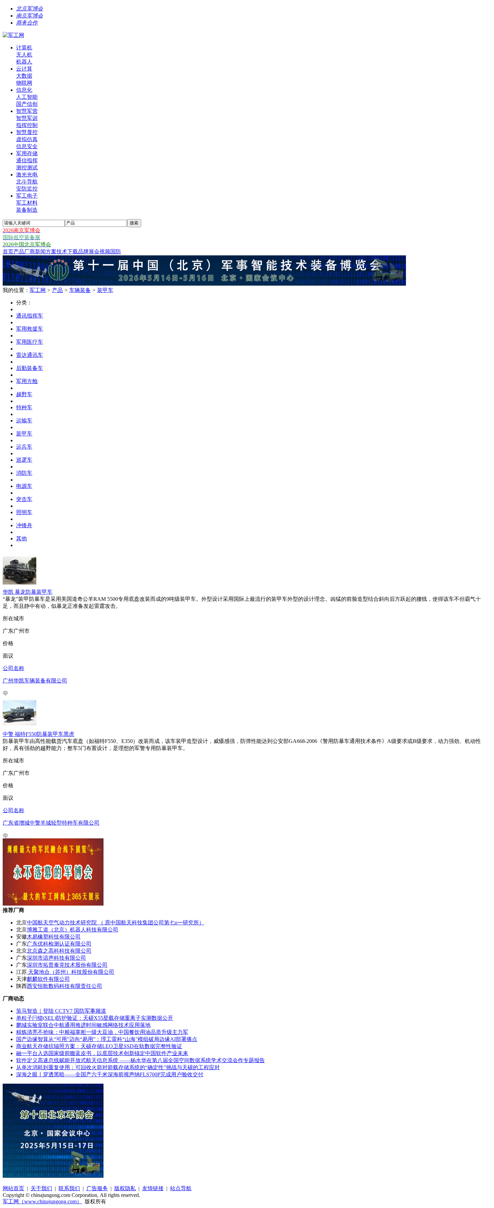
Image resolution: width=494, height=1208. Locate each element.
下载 (72, 251)
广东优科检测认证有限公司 (59, 944)
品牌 (83, 251)
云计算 (24, 69)
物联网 (24, 83)
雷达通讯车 (29, 355)
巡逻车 (24, 460)
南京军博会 (29, 15)
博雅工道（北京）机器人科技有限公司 (72, 929)
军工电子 (27, 196)
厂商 (29, 251)
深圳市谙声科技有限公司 (56, 958)
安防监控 (27, 189)
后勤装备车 (29, 368)
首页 (8, 251)
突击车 (24, 499)
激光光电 (27, 174)
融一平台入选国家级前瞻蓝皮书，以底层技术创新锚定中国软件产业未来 (102, 1053)
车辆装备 (80, 290)
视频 (104, 251)
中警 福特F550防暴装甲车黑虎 (38, 734)
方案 (51, 251)
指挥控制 (27, 125)
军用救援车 (29, 329)
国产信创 (27, 104)
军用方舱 (27, 381)
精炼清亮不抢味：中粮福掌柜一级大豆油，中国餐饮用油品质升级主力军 (102, 1032)
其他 (21, 538)
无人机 (24, 54)
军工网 (38, 290)
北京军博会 (29, 8)
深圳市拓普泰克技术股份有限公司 (67, 965)
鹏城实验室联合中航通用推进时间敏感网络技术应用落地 (83, 1025)
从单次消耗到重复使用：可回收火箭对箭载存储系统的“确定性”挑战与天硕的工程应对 (118, 1067)
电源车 (24, 486)
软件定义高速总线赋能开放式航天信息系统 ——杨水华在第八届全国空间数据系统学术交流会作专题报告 (140, 1060)
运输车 (24, 420)
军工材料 (27, 203)
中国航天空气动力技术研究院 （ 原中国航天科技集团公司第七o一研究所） (115, 922)
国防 (115, 251)
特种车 (24, 407)
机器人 (24, 62)
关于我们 (41, 1188)
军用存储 (27, 153)
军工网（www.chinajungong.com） (42, 1201)
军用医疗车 (29, 342)
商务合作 (27, 23)
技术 (61, 251)
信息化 (24, 90)
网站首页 (13, 1188)
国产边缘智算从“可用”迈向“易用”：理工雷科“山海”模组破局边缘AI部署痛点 (106, 1039)
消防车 (24, 473)
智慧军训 (27, 118)
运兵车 (24, 447)
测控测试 (27, 167)
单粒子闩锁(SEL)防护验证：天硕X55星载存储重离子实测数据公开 (94, 1018)
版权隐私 (125, 1188)
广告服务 (97, 1188)
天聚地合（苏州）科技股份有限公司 (70, 972)
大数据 (24, 76)
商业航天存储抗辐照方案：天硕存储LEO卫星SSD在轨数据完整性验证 (99, 1046)
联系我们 (69, 1188)
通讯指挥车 (29, 316)
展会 (94, 251)
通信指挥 (27, 160)
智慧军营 (27, 111)
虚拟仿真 (27, 139)
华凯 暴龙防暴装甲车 (27, 592)
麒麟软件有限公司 (48, 979)
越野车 (24, 394)
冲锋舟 (24, 525)
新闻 (40, 251)
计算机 (24, 47)
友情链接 (153, 1188)
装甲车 (105, 290)
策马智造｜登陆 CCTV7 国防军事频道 (61, 1011)
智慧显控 (27, 132)
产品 (18, 251)
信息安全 (27, 146)
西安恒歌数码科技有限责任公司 (64, 986)
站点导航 (181, 1188)
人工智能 (27, 97)
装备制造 (27, 210)
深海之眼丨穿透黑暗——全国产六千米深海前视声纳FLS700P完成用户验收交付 (109, 1074)
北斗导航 (27, 181)
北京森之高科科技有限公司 (59, 951)
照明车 (24, 512)
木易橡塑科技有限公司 (54, 937)
